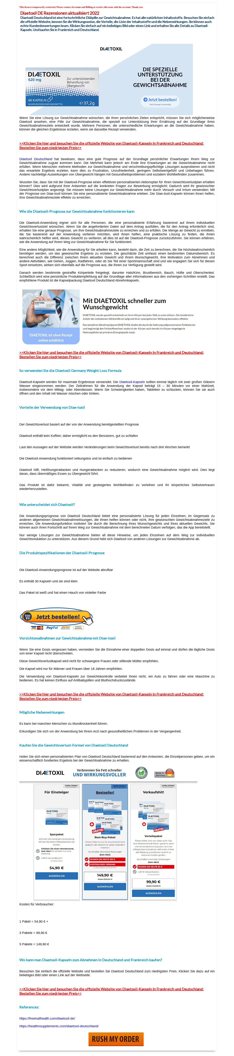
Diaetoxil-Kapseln (132, 382)
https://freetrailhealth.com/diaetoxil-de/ (47, 1018)
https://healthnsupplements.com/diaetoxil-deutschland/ (59, 1026)
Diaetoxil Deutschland (35, 159)
